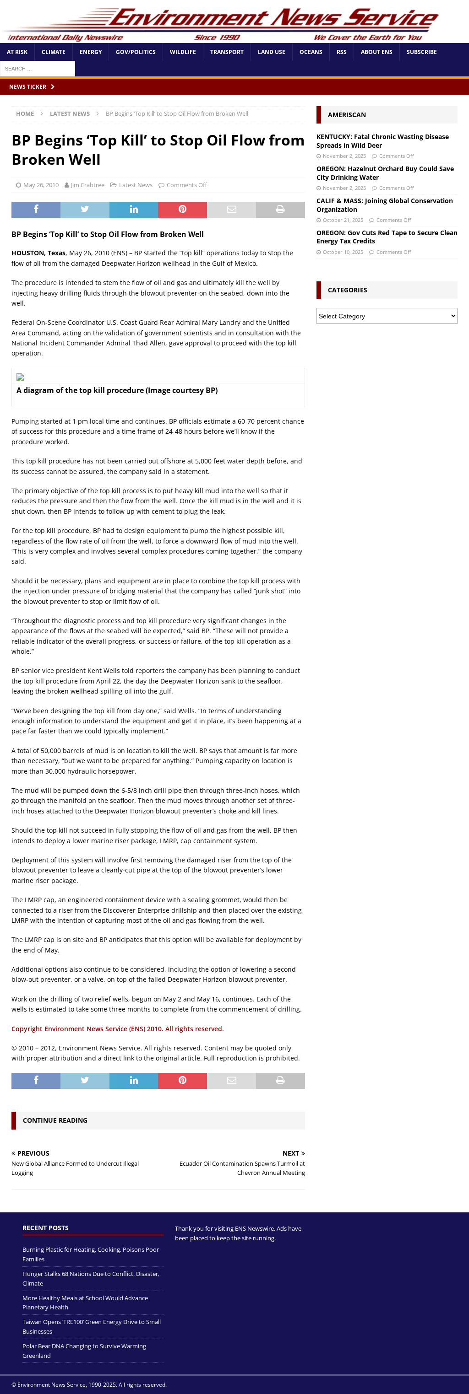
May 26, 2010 (41, 185)
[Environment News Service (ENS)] (222, 37)
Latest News (136, 185)
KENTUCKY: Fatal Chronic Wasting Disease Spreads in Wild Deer (382, 140)
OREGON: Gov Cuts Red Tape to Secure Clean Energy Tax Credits (387, 236)
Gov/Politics (136, 52)
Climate (53, 52)
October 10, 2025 (343, 251)
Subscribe (422, 52)
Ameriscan (347, 114)
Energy (91, 52)
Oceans (311, 52)
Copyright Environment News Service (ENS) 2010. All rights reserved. (117, 1028)
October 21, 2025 (343, 219)
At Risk (17, 52)
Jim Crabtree (87, 185)
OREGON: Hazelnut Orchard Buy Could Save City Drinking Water (385, 172)
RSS (342, 52)
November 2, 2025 (344, 155)
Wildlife (183, 52)
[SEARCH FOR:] (37, 68)
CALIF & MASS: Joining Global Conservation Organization (384, 204)
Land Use (271, 52)
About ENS (377, 52)
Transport (227, 52)
